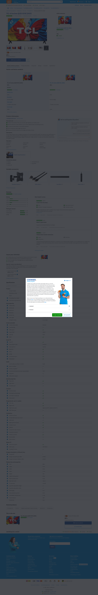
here (32, 299)
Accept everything (57, 314)
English (67, 280)
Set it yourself (67, 314)
